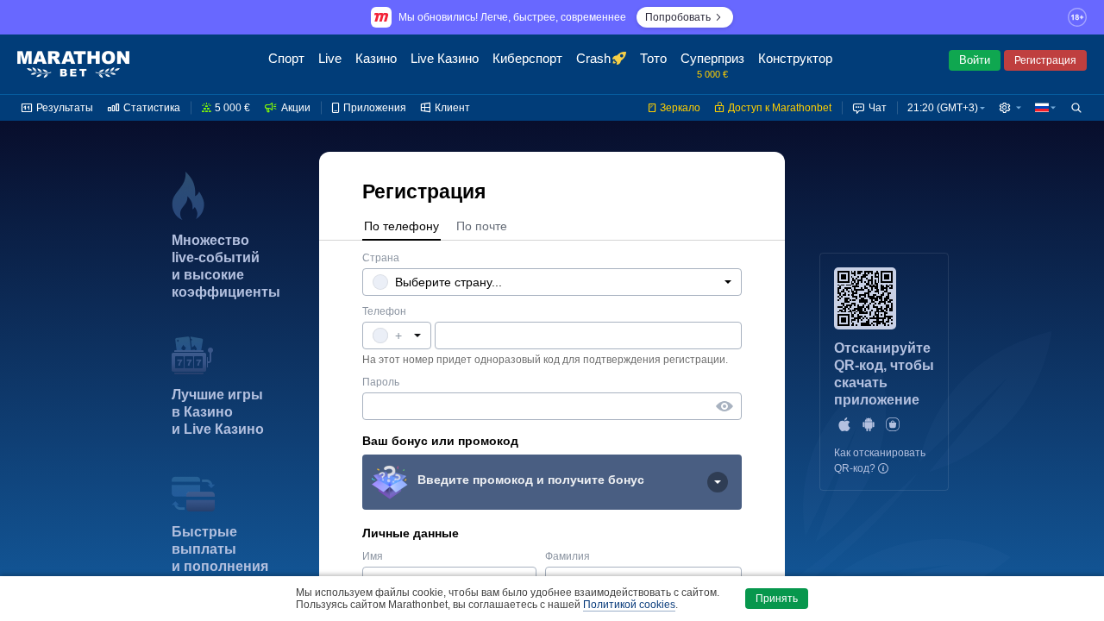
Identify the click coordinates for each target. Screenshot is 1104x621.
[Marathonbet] (73, 64)
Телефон (384, 311)
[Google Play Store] (868, 424)
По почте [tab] (481, 226)
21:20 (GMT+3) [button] (942, 108)
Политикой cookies (629, 605)
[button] (1010, 108)
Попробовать (678, 17)
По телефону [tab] (401, 226)
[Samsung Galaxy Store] (892, 424)
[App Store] (844, 424)
